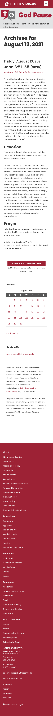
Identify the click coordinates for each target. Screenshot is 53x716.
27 (38, 317)
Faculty (6, 600)
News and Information (13, 488)
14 (44, 305)
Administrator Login (14, 704)
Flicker (6, 689)
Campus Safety (10, 497)
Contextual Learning (12, 604)
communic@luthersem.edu (20, 354)
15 (9, 311)
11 (26, 305)
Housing (6, 543)
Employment (9, 505)
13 (38, 305)
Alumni (6, 628)
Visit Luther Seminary (12, 678)
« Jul (8, 333)
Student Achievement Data (15, 483)
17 (21, 311)
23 (15, 317)
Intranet (6, 576)
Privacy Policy (9, 501)
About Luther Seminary (13, 457)
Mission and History (11, 466)
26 (32, 317)
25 (26, 317)
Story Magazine (10, 637)
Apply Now (7, 525)
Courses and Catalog (12, 609)
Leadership (8, 470)
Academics (8, 587)
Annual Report (9, 474)
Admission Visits (10, 534)
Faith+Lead (8, 558)
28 (43, 317)
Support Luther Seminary (14, 633)
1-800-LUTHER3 (9, 667)
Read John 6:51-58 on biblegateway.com (23, 72)
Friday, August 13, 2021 (23, 61)
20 (38, 311)
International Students (13, 547)
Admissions (8, 521)
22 (9, 317)
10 (21, 305)
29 (9, 323)
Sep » (14, 333)
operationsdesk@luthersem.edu (17, 673)
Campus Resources (12, 492)
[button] (46, 3)
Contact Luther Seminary (14, 510)
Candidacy (8, 613)
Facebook (7, 684)
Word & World (9, 567)
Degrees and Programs (13, 591)
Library (6, 571)
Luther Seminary (23, 4)
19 (32, 311)
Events (6, 624)
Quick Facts (8, 461)
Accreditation (9, 479)
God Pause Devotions (12, 562)
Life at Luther (9, 538)
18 (26, 311)
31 (21, 323)
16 (15, 311)
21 (44, 311)
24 (20, 317)
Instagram (7, 693)
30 (15, 323)
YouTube (7, 697)
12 (32, 305)
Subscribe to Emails (11, 642)
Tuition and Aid (9, 530)
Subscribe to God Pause (26, 263)
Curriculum (8, 595)
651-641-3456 (9, 660)
